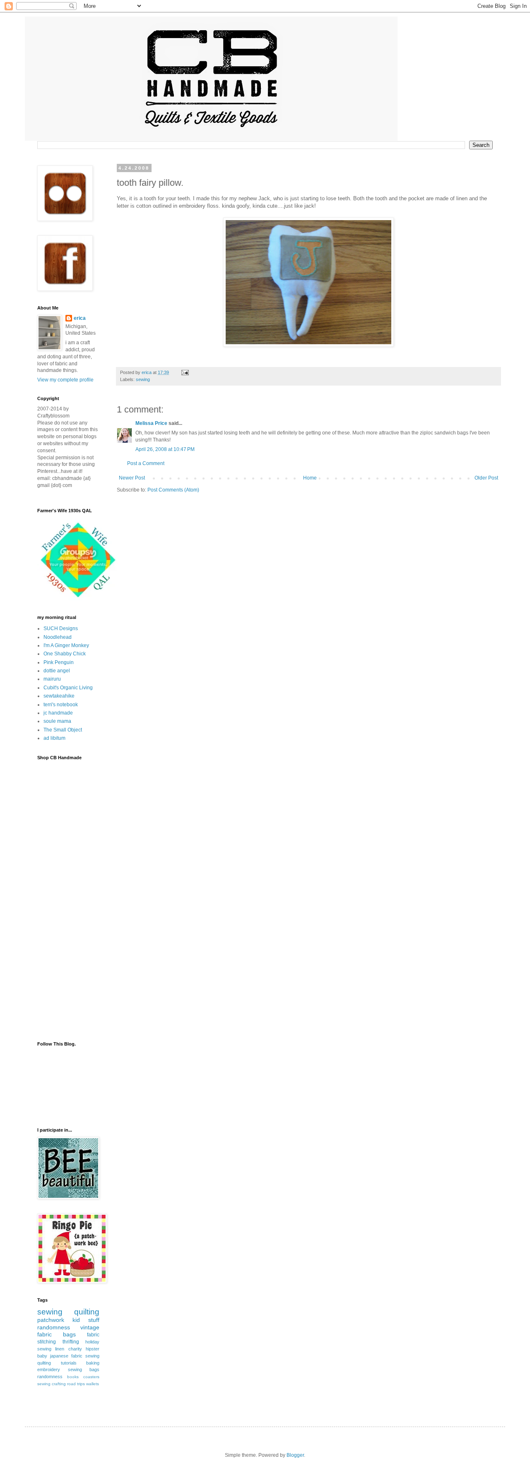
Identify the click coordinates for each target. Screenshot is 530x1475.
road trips (76, 1383)
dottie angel (56, 671)
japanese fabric (66, 1355)
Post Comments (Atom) (173, 490)
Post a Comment (145, 463)
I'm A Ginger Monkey (66, 645)
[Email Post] (184, 372)
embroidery (48, 1369)
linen (59, 1348)
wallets (92, 1383)
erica (80, 318)
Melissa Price (151, 423)
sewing (143, 379)
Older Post (486, 478)
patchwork (50, 1320)
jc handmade (58, 713)
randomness (53, 1327)
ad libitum (54, 738)
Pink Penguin (58, 662)
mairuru (52, 679)
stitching (46, 1342)
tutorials (69, 1362)
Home (310, 478)
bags (69, 1334)
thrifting (71, 1342)
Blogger (295, 1455)
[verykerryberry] (78, 599)
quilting (86, 1311)
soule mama (57, 721)
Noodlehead (57, 637)
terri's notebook (60, 705)
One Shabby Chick (64, 654)
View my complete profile (65, 380)
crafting (59, 1383)
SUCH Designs (60, 628)
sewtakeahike (59, 696)
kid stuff (85, 1320)
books (73, 1376)
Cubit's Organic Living (68, 688)
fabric (93, 1335)
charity (75, 1348)
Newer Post (132, 478)
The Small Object (62, 730)
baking (92, 1362)
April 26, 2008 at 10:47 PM (165, 449)
